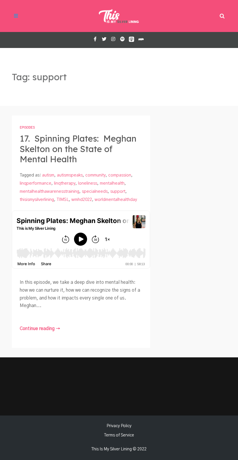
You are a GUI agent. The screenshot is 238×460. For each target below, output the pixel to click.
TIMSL (63, 199)
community (95, 175)
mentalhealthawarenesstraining (49, 191)
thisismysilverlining (37, 199)
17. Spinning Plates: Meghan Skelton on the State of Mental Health (78, 148)
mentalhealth (112, 183)
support (117, 191)
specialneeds (95, 191)
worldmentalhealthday (116, 199)
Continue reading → (40, 328)
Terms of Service (119, 435)
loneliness (87, 183)
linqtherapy (64, 183)
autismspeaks (70, 175)
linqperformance (35, 183)
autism (48, 175)
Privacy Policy (119, 426)
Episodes (27, 127)
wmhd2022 (81, 199)
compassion (119, 175)
